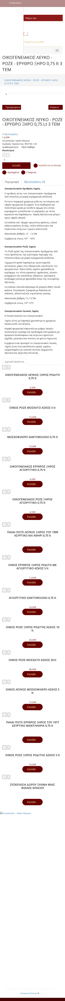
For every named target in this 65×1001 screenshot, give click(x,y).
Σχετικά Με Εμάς (15, 864)
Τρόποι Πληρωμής (15, 890)
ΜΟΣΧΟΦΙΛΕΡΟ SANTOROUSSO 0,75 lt (32, 437)
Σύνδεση (10, 916)
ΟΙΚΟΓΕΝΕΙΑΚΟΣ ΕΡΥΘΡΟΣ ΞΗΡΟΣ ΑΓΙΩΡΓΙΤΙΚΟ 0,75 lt (32, 468)
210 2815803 (14, 972)
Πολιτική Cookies (15, 873)
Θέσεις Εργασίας (15, 949)
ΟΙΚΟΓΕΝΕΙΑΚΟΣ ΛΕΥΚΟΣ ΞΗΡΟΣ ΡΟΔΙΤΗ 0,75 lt (32, 376)
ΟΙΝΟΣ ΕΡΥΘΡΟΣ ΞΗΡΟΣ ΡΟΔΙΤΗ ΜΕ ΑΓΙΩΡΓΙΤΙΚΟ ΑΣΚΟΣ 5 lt (32, 566)
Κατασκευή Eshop (28, 993)
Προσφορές (12, 900)
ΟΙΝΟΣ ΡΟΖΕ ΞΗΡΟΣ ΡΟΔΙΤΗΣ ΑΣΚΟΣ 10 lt (32, 628)
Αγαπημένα (13, 172)
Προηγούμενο (13, 107)
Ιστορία (10, 943)
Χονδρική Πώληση (15, 877)
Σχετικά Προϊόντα (14, 361)
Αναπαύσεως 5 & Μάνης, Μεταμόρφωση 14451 (31, 969)
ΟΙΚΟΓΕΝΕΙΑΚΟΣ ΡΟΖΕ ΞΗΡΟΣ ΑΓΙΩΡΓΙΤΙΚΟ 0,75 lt (32, 500)
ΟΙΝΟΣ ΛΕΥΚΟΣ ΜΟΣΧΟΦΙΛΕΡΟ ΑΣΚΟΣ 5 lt (32, 691)
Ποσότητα (8, 150)
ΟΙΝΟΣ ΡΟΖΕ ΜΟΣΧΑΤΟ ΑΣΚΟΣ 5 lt (32, 407)
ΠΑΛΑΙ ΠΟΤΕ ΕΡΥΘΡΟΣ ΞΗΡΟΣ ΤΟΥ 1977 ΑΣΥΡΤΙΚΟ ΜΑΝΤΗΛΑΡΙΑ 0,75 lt (32, 723)
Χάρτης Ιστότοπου (16, 870)
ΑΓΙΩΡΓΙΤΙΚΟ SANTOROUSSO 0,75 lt (32, 598)
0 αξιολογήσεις (10, 134)
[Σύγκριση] (4, 367)
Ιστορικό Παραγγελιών (18, 926)
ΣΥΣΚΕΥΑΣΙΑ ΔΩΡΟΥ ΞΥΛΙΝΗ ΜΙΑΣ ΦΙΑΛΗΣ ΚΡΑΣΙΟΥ (32, 786)
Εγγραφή (10, 920)
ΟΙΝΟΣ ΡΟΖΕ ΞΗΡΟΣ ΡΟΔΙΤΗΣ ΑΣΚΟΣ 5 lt (32, 755)
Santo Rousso (23, 140)
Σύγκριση (31, 172)
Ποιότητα (11, 946)
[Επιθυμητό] (8, 367)
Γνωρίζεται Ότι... (15, 952)
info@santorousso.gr (18, 976)
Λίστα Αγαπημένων (16, 923)
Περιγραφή (12, 182)
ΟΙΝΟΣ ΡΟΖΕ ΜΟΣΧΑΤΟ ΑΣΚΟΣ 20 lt (32, 660)
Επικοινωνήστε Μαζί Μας (19, 867)
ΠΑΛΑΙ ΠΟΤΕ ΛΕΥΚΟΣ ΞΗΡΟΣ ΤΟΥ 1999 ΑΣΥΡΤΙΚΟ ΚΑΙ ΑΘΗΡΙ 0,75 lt (32, 533)
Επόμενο (54, 107)
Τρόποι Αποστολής (16, 893)
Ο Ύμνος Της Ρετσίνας (18, 956)
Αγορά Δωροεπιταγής (17, 929)
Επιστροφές (12, 903)
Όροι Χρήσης (13, 896)
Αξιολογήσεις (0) (34, 182)
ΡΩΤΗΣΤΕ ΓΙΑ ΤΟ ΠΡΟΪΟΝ (50, 165)
